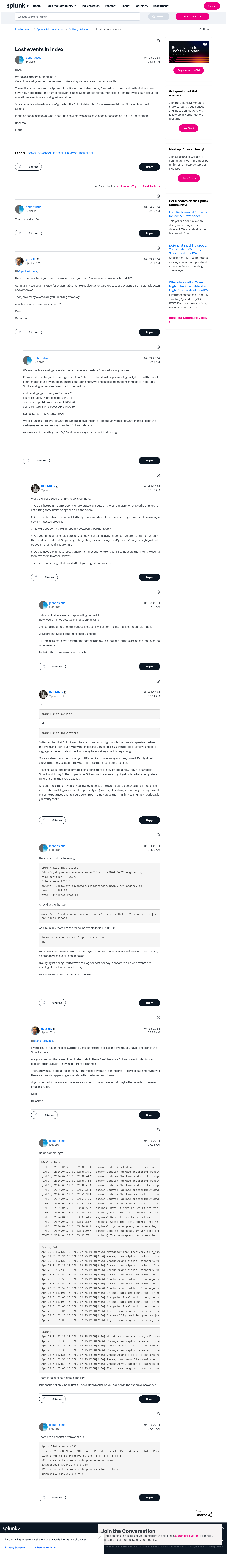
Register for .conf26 (189, 70)
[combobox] (92, 16)
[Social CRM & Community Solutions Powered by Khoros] (204, 1514)
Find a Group (189, 178)
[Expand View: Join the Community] (75, 5)
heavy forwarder (39, 152)
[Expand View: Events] (115, 5)
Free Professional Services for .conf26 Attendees (188, 214)
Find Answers (23, 29)
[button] (157, 41)
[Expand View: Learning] (147, 5)
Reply (149, 166)
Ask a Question (192, 16)
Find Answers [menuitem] (89, 6)
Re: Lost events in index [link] (106, 29)
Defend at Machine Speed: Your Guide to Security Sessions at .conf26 (188, 249)
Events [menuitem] (109, 6)
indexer (58, 152)
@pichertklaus (27, 271)
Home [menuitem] (37, 6)
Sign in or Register (186, 1536)
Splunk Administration (50, 29)
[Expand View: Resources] (168, 5)
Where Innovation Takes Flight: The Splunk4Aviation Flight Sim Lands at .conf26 (188, 286)
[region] (52, 1543)
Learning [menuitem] (140, 6)
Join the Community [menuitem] (60, 6)
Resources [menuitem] (160, 6)
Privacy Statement (16, 1547)
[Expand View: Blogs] (129, 5)
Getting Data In (78, 29)
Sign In (212, 5)
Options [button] (203, 29)
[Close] (99, 1537)
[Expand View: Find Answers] (99, 5)
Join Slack (188, 128)
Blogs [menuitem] (124, 6)
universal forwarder (79, 152)
